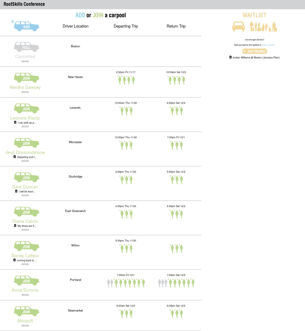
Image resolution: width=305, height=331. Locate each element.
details (25, 61)
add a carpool (268, 44)
